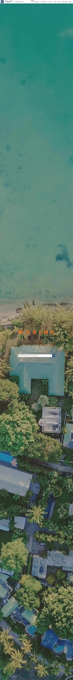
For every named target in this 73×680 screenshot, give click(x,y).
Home (32, 1)
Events (59, 1)
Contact (70, 1)
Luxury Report (64, 1)
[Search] (53, 355)
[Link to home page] (7, 1)
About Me (37, 2)
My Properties (44, 2)
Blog (55, 2)
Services (51, 2)
